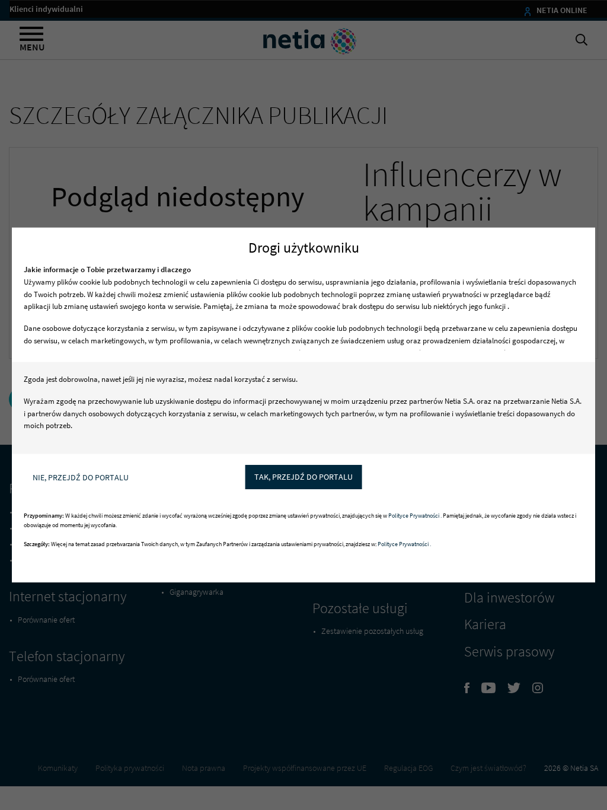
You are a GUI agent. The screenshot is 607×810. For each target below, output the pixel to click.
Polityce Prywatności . (415, 516)
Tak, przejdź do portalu (303, 476)
